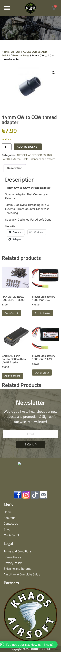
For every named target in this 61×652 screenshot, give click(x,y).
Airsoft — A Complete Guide (22, 574)
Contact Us (11, 523)
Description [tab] (14, 168)
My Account (11, 535)
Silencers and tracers (42, 159)
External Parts (20, 55)
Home (5, 51)
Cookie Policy (12, 557)
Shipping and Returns (17, 568)
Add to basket (28, 146)
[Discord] (43, 495)
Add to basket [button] (43, 313)
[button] (7, 8)
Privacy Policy (13, 563)
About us (9, 517)
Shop (7, 529)
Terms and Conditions (18, 551)
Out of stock (11, 313)
